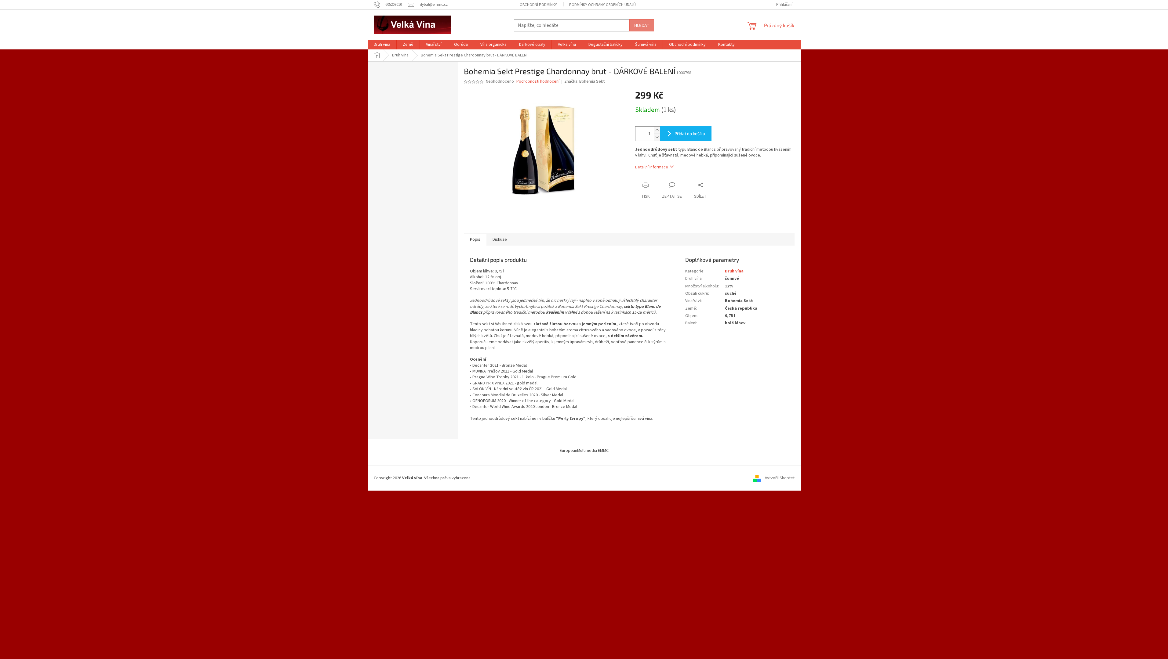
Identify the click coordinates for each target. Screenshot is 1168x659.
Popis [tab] (475, 239)
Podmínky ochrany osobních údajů (602, 5)
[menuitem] (382, 44)
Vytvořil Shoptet (780, 478)
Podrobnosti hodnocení (537, 82)
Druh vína (734, 271)
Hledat (641, 25)
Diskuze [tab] (500, 239)
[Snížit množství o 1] (657, 137)
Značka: (584, 81)
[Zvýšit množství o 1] (657, 130)
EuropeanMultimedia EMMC (584, 451)
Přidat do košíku (690, 133)
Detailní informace (651, 167)
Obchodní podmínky (538, 5)
